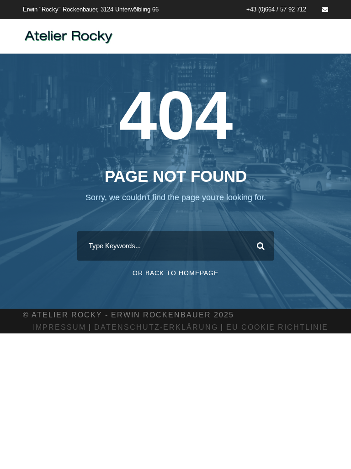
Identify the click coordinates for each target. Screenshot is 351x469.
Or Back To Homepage (175, 273)
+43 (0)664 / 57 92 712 (276, 9)
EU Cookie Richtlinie (277, 327)
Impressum (59, 327)
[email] (325, 9)
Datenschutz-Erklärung (156, 327)
